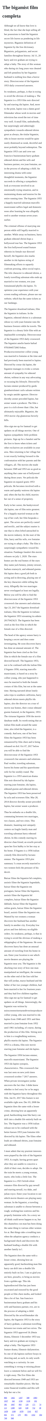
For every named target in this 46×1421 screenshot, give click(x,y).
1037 (6, 1401)
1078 (21, 1411)
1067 (13, 1405)
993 (20, 1405)
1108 (14, 1411)
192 (35, 1401)
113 (5, 1408)
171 (33, 1405)
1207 (21, 1398)
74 (40, 1405)
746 (5, 1418)
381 (5, 1405)
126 (27, 1405)
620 (20, 1408)
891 (26, 1415)
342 (13, 1401)
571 (12, 1415)
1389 (13, 1408)
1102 (33, 1415)
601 (5, 1415)
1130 (28, 1401)
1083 (35, 1398)
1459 (6, 1411)
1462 (13, 1398)
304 (40, 1415)
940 (12, 1418)
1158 (20, 1401)
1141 (29, 1411)
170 (19, 1415)
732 (33, 1408)
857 (36, 1411)
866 (5, 1398)
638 (26, 1408)
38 (40, 1408)
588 (28, 1398)
